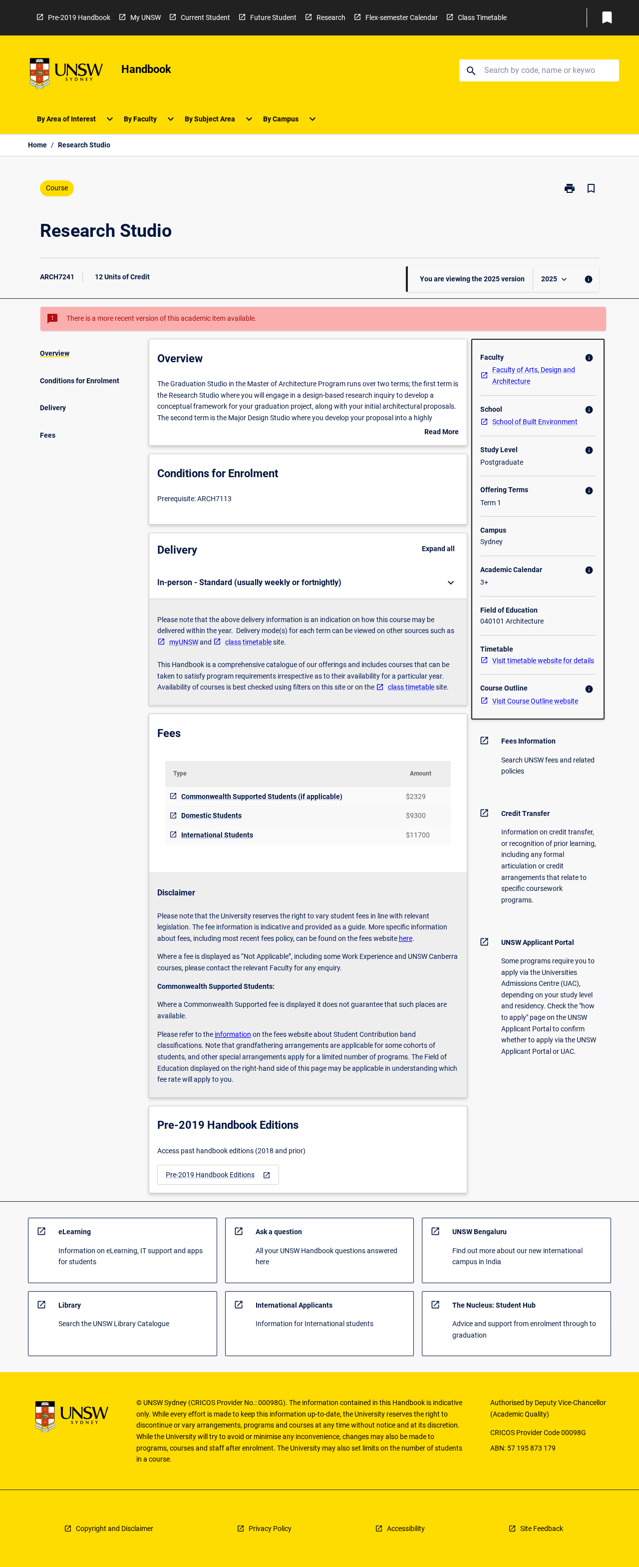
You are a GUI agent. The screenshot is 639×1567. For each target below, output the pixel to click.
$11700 (418, 835)
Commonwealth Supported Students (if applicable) (261, 796)
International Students (217, 835)
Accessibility (406, 1529)
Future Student (273, 17)
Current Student (205, 17)
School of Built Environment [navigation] (535, 422)
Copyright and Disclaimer (114, 1529)
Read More (441, 433)
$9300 (416, 815)
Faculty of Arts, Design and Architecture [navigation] (533, 375)
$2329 (416, 796)
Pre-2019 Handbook (79, 17)
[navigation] (218, 1175)
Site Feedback (541, 1529)
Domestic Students (211, 815)
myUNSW (183, 642)
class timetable (248, 642)
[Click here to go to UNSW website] (66, 75)
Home (37, 145)
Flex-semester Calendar (401, 17)
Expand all (438, 549)
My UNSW (145, 17)
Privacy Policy (270, 1529)
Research (331, 17)
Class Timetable (482, 17)
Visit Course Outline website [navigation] (535, 701)
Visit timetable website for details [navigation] (543, 661)
